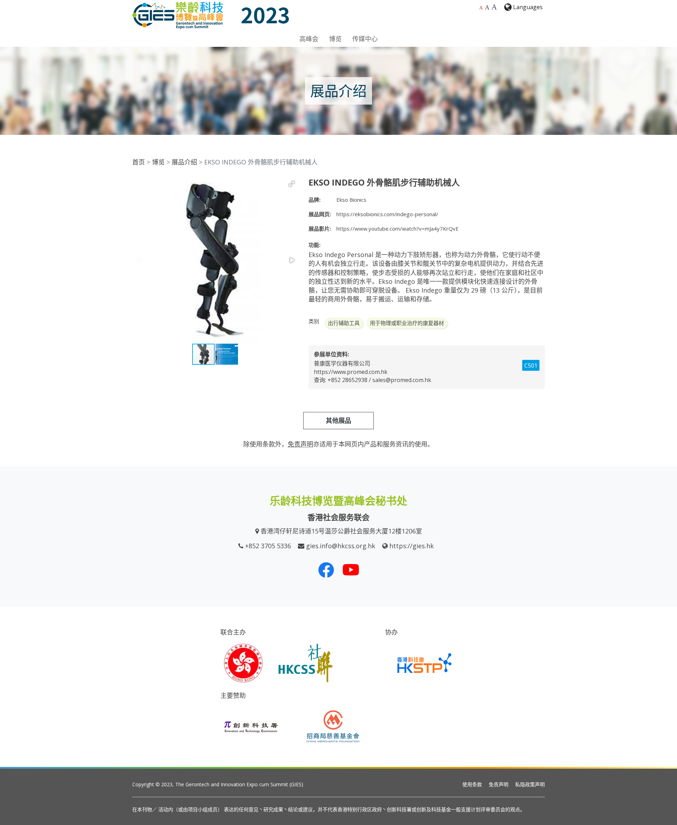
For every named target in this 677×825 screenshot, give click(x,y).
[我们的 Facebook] (326, 570)
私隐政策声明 (530, 784)
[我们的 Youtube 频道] (351, 570)
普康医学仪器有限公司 (342, 363)
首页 (138, 162)
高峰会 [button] (308, 39)
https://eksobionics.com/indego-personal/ (387, 214)
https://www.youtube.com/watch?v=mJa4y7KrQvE (397, 228)
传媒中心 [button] (365, 39)
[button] (291, 183)
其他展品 (338, 420)
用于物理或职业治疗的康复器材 (407, 322)
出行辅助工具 (344, 322)
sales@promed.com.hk (401, 380)
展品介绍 (184, 162)
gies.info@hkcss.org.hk (340, 546)
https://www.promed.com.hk (351, 372)
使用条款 (472, 784)
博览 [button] (335, 39)
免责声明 (498, 784)
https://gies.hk (411, 546)
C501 (530, 365)
